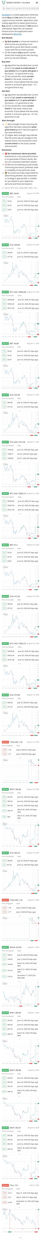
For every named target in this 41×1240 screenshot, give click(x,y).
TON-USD (14, 742)
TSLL (12, 1185)
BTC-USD (13, 292)
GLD (11, 245)
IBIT (11, 193)
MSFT (12, 789)
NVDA (12, 947)
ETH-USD (14, 442)
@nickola (18, 34)
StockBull (6, 15)
